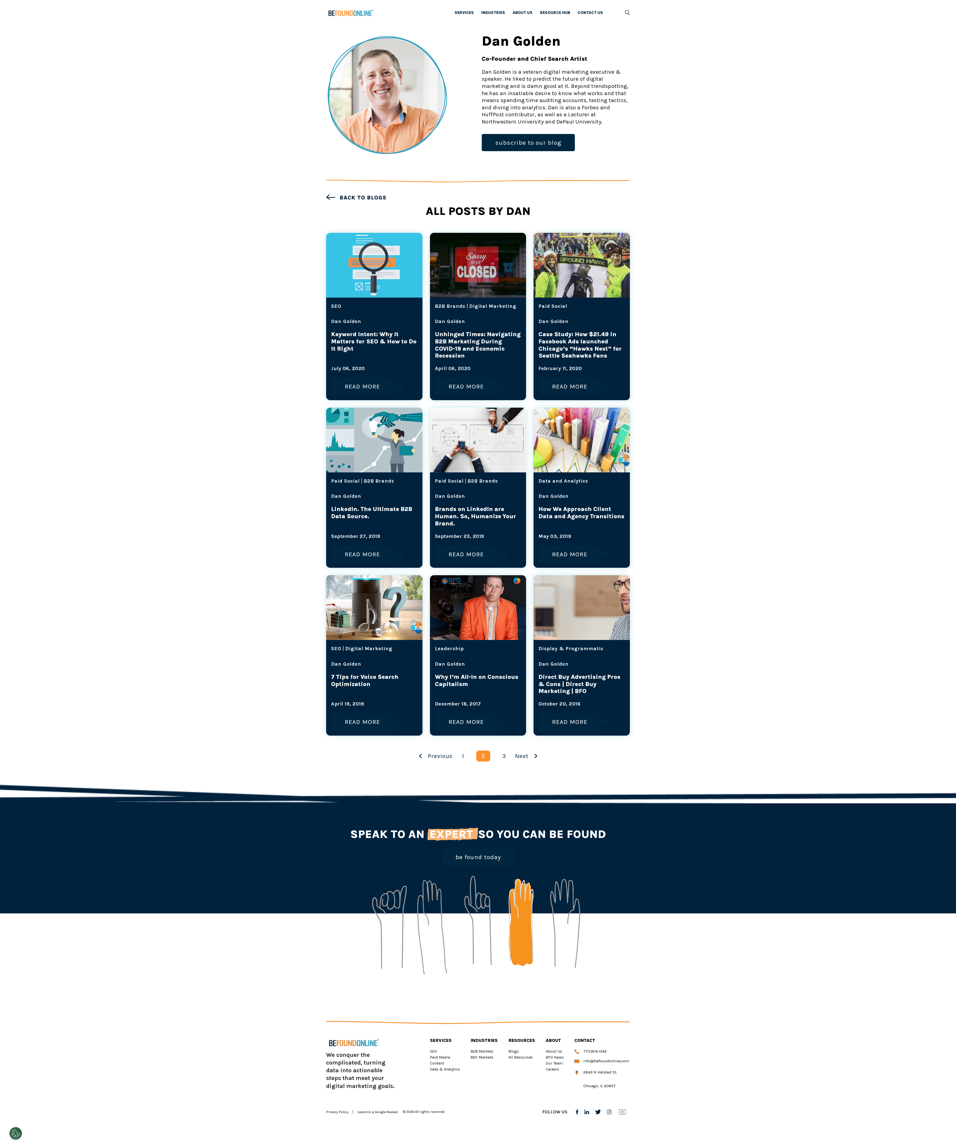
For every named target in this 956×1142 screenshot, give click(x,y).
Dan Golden (346, 321)
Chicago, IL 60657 (599, 1085)
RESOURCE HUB (555, 12)
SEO (336, 306)
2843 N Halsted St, (599, 1072)
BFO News (555, 1057)
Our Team (554, 1063)
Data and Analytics (563, 481)
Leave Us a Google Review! (377, 1112)
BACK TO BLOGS (362, 197)
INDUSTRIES (493, 12)
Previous (440, 756)
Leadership (449, 648)
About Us (554, 1051)
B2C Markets (482, 1057)
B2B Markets (482, 1051)
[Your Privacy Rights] (15, 1133)
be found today (478, 857)
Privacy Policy (337, 1112)
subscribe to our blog (528, 142)
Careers (552, 1069)
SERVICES (464, 12)
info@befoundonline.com (605, 1061)
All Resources (520, 1057)
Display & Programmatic (570, 648)
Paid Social (552, 306)
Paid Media (440, 1057)
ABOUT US (523, 12)
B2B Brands (450, 306)
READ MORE (362, 386)
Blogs (513, 1051)
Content (437, 1063)
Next (521, 756)
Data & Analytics (445, 1069)
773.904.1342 (594, 1051)
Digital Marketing (492, 306)
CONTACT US (590, 12)
